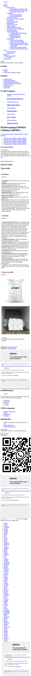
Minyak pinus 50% (12, 30)
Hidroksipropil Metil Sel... (15, 99)
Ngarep (6, 4)
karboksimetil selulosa (12, 21)
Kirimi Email (4, 435)
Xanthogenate (10, 38)
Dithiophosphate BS (15, 37)
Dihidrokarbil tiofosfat (12, 31)
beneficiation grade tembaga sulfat (18, 9)
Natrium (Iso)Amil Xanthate (17, 41)
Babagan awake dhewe (9, 56)
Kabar (5, 50)
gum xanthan (10, 20)
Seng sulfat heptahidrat (16, 16)
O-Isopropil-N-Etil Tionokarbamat (15, 28)
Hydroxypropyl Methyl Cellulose (15, 19)
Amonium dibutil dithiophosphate (18, 33)
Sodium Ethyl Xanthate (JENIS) (18, 47)
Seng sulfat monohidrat (16, 14)
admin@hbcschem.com (10, 426)
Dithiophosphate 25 (15, 34)
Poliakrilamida (10, 23)
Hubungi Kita (7, 58)
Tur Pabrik (9, 57)
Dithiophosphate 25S (15, 36)
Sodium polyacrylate (12, 24)
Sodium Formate (11, 26)
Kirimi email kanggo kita (7, 161)
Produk (5, 6)
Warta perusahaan (11, 51)
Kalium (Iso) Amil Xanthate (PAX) (19, 43)
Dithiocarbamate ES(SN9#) (14, 27)
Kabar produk (10, 53)
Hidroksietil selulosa (12, 17)
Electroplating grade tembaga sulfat (19, 10)
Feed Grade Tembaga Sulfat (17, 11)
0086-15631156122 (9, 425)
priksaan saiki (4, 429)
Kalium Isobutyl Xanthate (16, 40)
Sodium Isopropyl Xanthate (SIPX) (19, 48)
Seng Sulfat (10, 13)
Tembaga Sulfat (11, 7)
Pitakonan (6, 54)
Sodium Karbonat (11, 348)
